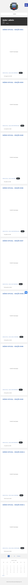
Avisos (7, 23)
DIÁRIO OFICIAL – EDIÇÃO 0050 (13, 82)
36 (14, 556)
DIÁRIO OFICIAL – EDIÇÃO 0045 (13, 399)
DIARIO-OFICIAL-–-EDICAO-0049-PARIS (9, 178)
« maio (3, 575)
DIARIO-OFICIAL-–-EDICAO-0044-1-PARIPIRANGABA (11, 548)
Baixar (21, 72)
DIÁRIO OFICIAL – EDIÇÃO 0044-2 (14, 452)
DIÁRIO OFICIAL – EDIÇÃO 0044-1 (14, 505)
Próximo (18, 556)
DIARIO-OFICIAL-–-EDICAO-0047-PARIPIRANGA (10, 284)
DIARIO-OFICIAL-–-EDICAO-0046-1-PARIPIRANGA (11, 336)
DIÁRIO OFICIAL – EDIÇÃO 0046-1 (14, 294)
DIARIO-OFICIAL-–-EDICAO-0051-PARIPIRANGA (10, 72)
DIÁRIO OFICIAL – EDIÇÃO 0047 (13, 241)
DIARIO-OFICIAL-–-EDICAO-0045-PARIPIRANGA (10, 442)
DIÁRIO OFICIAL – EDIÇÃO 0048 (13, 188)
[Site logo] (14, 10)
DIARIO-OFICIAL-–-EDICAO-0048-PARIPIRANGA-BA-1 (11, 231)
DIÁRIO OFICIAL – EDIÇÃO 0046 (13, 346)
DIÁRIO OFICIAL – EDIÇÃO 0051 (13, 30)
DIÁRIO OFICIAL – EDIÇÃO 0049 (13, 135)
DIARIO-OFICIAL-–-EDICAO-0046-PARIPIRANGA (10, 389)
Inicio (4, 23)
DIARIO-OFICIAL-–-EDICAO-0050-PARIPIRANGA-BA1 (11, 125)
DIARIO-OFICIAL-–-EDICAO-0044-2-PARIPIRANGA (11, 495)
